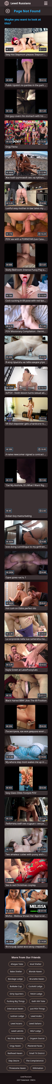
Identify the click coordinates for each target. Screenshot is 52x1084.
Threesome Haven (17, 1068)
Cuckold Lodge (35, 986)
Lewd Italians (35, 1023)
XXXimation (38, 1068)
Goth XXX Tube (38, 1001)
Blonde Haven (35, 971)
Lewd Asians (16, 1023)
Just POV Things (37, 1008)
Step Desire (13, 1060)
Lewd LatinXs (17, 1031)
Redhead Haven (15, 1053)
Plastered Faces (35, 1045)
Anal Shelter (35, 964)
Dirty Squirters (16, 993)
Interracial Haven (15, 1008)
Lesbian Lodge (17, 1016)
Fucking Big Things (16, 1001)
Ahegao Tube (17, 964)
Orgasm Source (37, 1038)
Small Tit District (37, 1053)
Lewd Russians (21, 3)
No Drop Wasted (15, 1038)
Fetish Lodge (36, 993)
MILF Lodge (35, 1031)
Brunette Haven (37, 979)
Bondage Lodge (15, 979)
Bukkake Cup (16, 986)
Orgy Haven (15, 1045)
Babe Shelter (16, 971)
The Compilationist (35, 1060)
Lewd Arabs (36, 1016)
